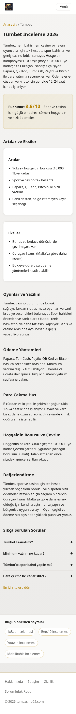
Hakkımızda (14, 681)
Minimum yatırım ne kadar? (24, 553)
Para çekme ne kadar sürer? (24, 576)
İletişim (33, 681)
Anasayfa (10, 24)
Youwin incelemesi (21, 642)
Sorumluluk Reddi (18, 691)
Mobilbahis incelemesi (24, 654)
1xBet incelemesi (20, 631)
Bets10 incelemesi (55, 631)
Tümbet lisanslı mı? (18, 542)
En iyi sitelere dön (16, 587)
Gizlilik (49, 681)
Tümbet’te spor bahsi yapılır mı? (27, 565)
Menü (64, 6)
